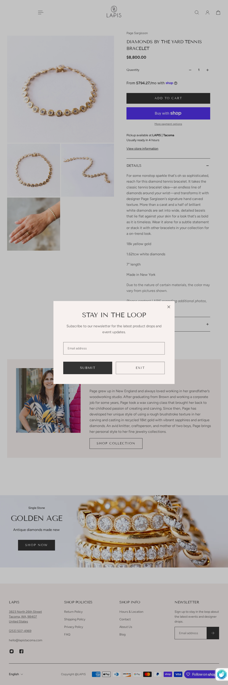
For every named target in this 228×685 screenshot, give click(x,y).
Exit (140, 368)
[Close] (169, 307)
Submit (88, 368)
